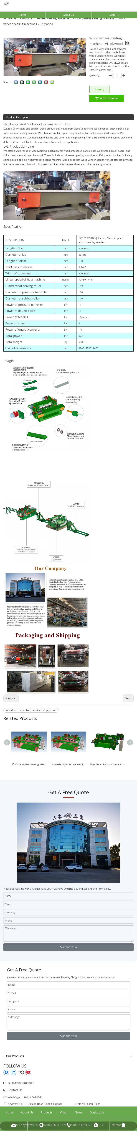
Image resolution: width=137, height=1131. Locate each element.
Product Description (17, 117)
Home (22, 14)
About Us (68, 14)
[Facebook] (6, 1072)
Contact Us (15, 1090)
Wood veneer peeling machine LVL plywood (31, 710)
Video (63, 1112)
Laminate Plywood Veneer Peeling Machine (68, 764)
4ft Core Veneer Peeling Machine (29, 764)
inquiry (99, 89)
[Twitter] (21, 1072)
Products (47, 1112)
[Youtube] (28, 1072)
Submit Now (68, 947)
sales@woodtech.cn (21, 1083)
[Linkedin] (13, 1072)
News (78, 1112)
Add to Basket (109, 98)
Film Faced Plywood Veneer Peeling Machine (108, 764)
